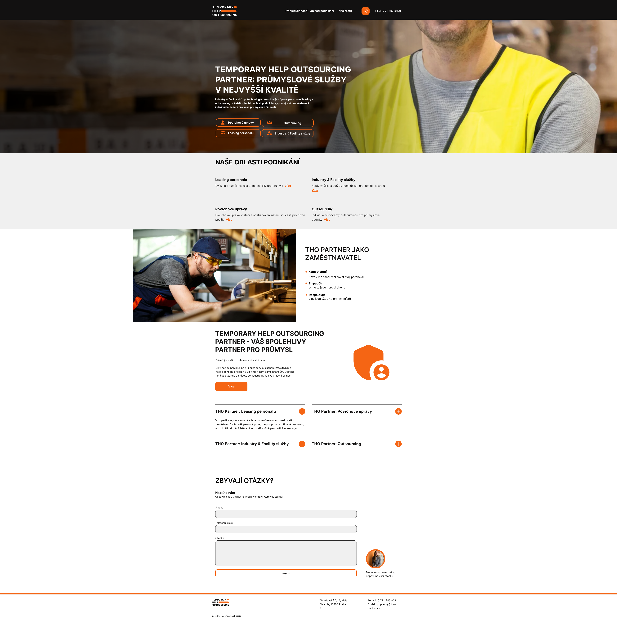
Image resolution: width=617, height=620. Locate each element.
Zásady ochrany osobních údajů (226, 616)
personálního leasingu (283, 428)
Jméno (219, 507)
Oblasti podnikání (322, 11)
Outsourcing (292, 123)
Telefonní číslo (224, 522)
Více (231, 386)
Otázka (219, 538)
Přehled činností (296, 11)
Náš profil (345, 11)
